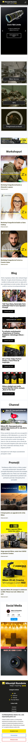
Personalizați (14, 735)
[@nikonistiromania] (8, 611)
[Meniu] (25, 2)
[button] (3, 31)
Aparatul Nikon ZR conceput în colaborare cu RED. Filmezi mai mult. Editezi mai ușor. (14, 592)
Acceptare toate (14, 731)
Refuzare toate (14, 739)
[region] (14, 727)
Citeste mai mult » (4, 189)
